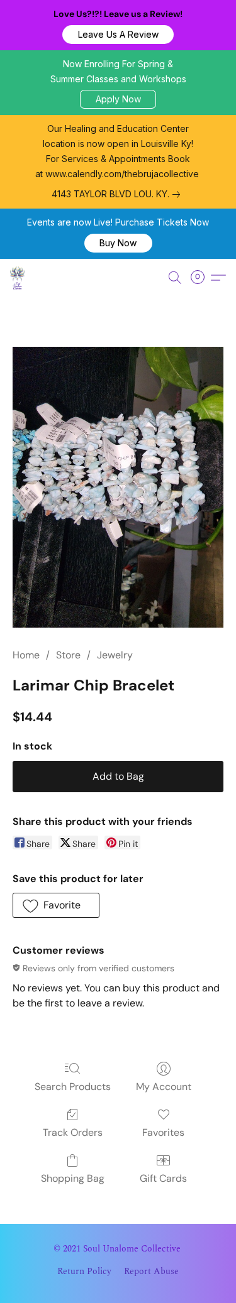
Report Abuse (151, 1271)
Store (68, 655)
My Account (163, 1086)
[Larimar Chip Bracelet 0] (118, 487)
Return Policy (84, 1271)
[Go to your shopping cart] (201, 277)
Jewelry (115, 655)
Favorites (163, 1132)
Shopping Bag (72, 1178)
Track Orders (73, 1132)
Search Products (73, 1086)
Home (26, 655)
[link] (118, 194)
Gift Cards (163, 1178)
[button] (118, 34)
